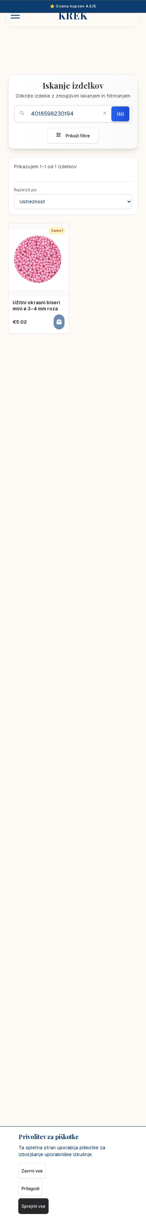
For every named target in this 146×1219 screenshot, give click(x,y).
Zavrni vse (32, 1170)
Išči (120, 114)
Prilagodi (30, 1188)
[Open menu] (15, 15)
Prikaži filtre (78, 135)
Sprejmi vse (33, 1206)
